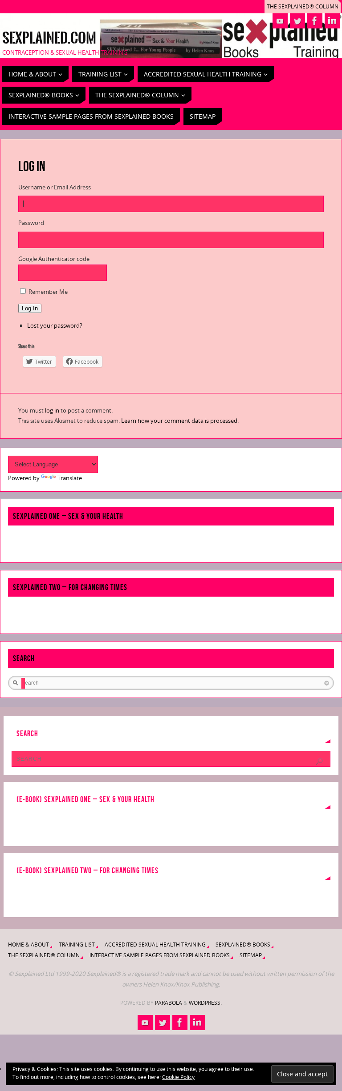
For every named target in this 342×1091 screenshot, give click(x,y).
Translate (69, 478)
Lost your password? (54, 325)
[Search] (319, 761)
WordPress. (205, 1003)
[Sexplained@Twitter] (297, 20)
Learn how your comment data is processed (179, 421)
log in (52, 410)
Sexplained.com (49, 38)
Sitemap (251, 955)
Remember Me (48, 292)
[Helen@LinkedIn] (332, 20)
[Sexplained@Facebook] (314, 20)
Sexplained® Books (243, 944)
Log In (30, 308)
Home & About (28, 944)
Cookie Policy (178, 1077)
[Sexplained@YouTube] (280, 20)
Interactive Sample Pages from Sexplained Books (160, 955)
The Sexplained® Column (302, 6)
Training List (77, 944)
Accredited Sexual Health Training (155, 944)
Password (31, 223)
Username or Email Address (54, 187)
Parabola (168, 1003)
